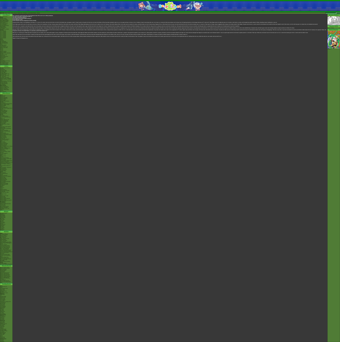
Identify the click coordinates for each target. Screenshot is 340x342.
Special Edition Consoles (4, 206)
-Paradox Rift (2, 294)
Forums (9, 13)
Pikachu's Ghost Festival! (4, 273)
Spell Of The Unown (3, 236)
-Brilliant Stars (2, 303)
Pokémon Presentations (4, 56)
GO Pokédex (25, 13)
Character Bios (2, 69)
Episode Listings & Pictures (5, 67)
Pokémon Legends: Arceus (4, 104)
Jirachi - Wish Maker (3, 240)
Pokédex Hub (20, 13)
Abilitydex (2, 40)
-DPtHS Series (2, 311)
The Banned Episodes (4, 83)
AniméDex (2, 68)
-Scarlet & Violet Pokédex (4, 29)
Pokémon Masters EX (3, 98)
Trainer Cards (2, 289)
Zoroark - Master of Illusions (5, 247)
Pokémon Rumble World (4, 133)
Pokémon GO (2, 96)
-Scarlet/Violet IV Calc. (4, 46)
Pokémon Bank (2, 127)
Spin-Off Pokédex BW (4, 43)
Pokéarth (38, 13)
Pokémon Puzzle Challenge (4, 190)
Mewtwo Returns (3, 237)
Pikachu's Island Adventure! (5, 274)
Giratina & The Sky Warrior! (5, 245)
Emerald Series (2, 222)
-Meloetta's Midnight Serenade (5, 250)
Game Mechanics (3, 45)
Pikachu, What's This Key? (4, 280)
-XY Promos (2, 318)
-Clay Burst (2, 325)
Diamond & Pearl (3, 155)
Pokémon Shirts (2, 57)
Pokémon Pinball (3, 197)
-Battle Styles (2, 307)
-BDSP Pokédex (2, 26)
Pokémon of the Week (3, 47)
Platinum (1, 156)
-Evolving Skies (3, 306)
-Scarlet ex (2, 327)
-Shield (1, 336)
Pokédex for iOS (3, 154)
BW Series (2, 226)
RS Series (1, 221)
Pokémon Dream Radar (4, 143)
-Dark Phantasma (3, 332)
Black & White (2, 141)
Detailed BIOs (2, 215)
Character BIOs (2, 214)
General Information (3, 213)
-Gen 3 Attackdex (3, 32)
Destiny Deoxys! (3, 241)
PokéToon (2, 90)
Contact (12, 13)
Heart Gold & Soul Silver (4, 157)
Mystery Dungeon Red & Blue (5, 181)
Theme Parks (2, 58)
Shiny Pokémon (2, 84)
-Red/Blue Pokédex (3, 18)
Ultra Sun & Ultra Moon (4, 116)
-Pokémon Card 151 (3, 323)
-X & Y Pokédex (3, 22)
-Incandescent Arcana (3, 330)
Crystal (1, 188)
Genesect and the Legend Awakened (6, 251)
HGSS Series (2, 225)
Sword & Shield (2, 102)
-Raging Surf (2, 322)
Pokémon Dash (2, 177)
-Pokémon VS (2, 337)
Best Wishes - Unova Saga (4, 75)
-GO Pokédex (2, 28)
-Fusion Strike (2, 304)
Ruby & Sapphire (3, 172)
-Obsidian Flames (3, 296)
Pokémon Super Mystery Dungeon (6, 134)
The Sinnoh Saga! (3, 74)
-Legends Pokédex (3, 27)
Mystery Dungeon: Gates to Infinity (6, 146)
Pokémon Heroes (3, 239)
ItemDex (1, 38)
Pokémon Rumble (3, 159)
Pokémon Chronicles (3, 81)
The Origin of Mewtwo (4, 234)
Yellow (1, 194)
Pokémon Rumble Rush (4, 120)
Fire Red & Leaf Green (4, 173)
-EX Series (2, 312)
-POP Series (2, 319)
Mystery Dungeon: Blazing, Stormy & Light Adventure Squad (6, 161)
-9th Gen (1, 48)
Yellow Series (2, 219)
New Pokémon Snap (3, 111)
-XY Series (2, 309)
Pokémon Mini (2, 191)
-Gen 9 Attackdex (3, 37)
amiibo (1, 209)
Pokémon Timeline (3, 51)
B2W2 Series (2, 227)
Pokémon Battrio (3, 170)
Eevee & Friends (3, 279)
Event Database (2, 61)
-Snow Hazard (2, 324)
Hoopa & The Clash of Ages (5, 254)
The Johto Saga (2, 72)
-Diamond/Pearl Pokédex (4, 21)
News (1, 16)
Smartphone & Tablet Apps (4, 208)
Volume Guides (2, 217)
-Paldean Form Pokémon (4, 64)
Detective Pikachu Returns (4, 101)
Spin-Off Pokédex (3, 41)
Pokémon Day (2, 55)
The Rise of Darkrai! (3, 244)
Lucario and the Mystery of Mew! (5, 242)
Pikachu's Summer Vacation (4, 267)
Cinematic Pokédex (3, 263)
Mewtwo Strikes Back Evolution (5, 258)
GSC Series (2, 220)
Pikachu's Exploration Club (5, 275)
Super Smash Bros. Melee (4, 192)
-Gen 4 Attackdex (3, 33)
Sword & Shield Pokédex (32, 13)
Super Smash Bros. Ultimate (5, 124)
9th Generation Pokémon (4, 62)
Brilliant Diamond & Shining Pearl (6, 103)
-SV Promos (2, 315)
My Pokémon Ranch (3, 169)
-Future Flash (2, 321)
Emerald (1, 174)
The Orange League (3, 71)
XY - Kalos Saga (3, 76)
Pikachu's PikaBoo (3, 270)
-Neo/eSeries (2, 313)
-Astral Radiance (3, 302)
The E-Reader (2, 185)
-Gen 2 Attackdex (3, 31)
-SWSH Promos (2, 316)
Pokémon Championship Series (5, 203)
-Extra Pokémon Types (4, 288)
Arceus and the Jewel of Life (5, 246)
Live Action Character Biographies (6, 264)
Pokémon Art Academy (4, 130)
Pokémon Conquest (3, 147)
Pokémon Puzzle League (4, 195)
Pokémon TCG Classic (4, 292)
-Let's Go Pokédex (3, 24)
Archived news (4, 16)
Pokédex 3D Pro (3, 150)
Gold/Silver (2, 187)
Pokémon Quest (2, 123)
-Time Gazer (2, 334)
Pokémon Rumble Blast (4, 148)
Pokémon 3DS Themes (4, 207)
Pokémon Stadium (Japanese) (5, 198)
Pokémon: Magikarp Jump (4, 119)
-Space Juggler (2, 333)
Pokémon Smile (2, 109)
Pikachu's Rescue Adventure (5, 268)
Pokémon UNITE (3, 99)
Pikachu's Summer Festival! (4, 272)
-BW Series (2, 310)
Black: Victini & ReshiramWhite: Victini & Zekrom (4, 249)
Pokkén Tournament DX (4, 121)
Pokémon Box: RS (3, 178)
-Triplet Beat (2, 326)
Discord (15, 13)
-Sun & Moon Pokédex (4, 23)
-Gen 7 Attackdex (3, 36)
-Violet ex (1, 328)
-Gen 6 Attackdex (3, 35)
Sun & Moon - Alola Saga (4, 77)
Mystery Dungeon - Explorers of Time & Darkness (5, 168)
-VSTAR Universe (3, 329)
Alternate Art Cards (3, 291)
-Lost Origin (2, 300)
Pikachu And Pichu (3, 269)
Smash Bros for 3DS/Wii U (4, 139)
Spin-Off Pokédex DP (3, 42)
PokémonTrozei (2, 182)
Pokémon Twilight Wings (4, 87)
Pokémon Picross (3, 135)
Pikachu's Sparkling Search (4, 277)
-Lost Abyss (2, 331)
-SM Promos (2, 317)
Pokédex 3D (2, 149)
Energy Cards (2, 290)
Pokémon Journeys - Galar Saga (5, 78)
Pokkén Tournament (3, 137)
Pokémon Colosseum (3, 175)
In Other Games (2, 204)
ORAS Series (2, 229)
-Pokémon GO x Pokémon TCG (5, 301)
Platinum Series (2, 224)
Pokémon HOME (3, 105)
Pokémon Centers (3, 52)
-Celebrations (2, 305)
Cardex (1, 44)
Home (6, 13)
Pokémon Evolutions (3, 88)
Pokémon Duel (2, 138)
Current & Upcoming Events (5, 60)
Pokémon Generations (4, 86)
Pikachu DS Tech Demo (4, 183)
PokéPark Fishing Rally (4, 184)
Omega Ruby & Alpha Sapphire (5, 126)
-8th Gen (1, 49)
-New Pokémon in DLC (4, 63)
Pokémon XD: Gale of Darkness (5, 176)
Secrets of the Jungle (3, 259)
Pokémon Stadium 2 (3, 189)
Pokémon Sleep (2, 100)
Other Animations (3, 91)
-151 (1, 295)
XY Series (2, 228)
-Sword (1, 335)
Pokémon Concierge (3, 54)
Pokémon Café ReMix (3, 97)
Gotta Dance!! (2, 271)
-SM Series (2, 308)
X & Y (1, 125)
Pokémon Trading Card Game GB (5, 200)
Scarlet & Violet (2, 95)
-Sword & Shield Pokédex (4, 25)
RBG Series (2, 218)
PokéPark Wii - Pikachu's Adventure (6, 162)
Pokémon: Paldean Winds (4, 89)
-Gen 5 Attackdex (3, 34)
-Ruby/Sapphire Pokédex (4, 20)
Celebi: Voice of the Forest (4, 238)
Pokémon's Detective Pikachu (5, 261)
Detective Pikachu (3, 122)
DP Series (1, 223)
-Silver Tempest (2, 299)
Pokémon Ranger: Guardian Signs (6, 158)
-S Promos (2, 340)
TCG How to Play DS (3, 153)
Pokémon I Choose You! (4, 257)
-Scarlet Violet (2, 298)
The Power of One (3, 235)
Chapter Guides (2, 216)
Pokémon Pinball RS (3, 179)
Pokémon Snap (2, 196)
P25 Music (2, 53)
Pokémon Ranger (3, 180)
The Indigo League (3, 70)
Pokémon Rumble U (3, 145)
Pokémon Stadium (3, 199)
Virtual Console (2, 205)
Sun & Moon (2, 115)
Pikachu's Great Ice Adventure (5, 276)
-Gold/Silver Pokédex (4, 19)
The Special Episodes (3, 82)
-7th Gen (1, 50)
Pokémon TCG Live (3, 113)
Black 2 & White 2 (3, 142)
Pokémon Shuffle (3, 132)
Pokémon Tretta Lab (3, 144)
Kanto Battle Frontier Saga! (4, 73)
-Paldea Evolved (3, 297)
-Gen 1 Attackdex (3, 30)
